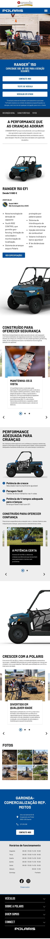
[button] (4, 417)
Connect (10, 922)
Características (23, 113)
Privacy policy (25, 887)
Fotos (34, 113)
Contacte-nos (25, 78)
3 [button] (29, 413)
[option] (25, 377)
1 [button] (20, 413)
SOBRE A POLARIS (14, 906)
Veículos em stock (25, 94)
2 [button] (25, 413)
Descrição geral (9, 113)
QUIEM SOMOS (12, 914)
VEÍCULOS (10, 898)
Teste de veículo (25, 86)
